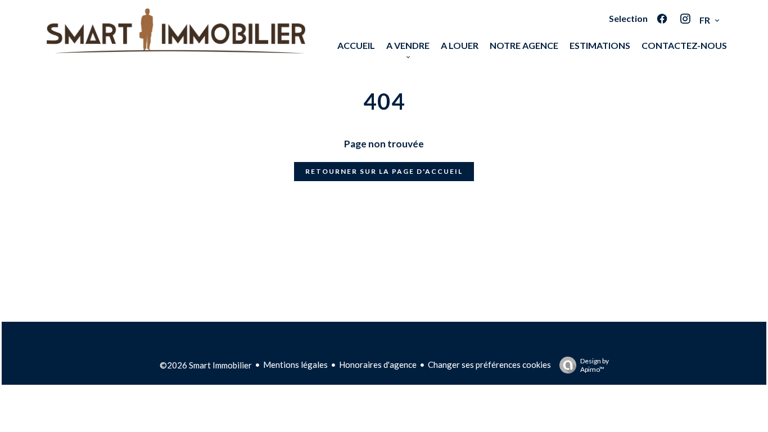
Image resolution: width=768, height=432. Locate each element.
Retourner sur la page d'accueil (384, 171)
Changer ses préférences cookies (489, 364)
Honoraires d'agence (378, 364)
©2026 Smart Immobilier (206, 365)
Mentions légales (295, 364)
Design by (594, 365)
